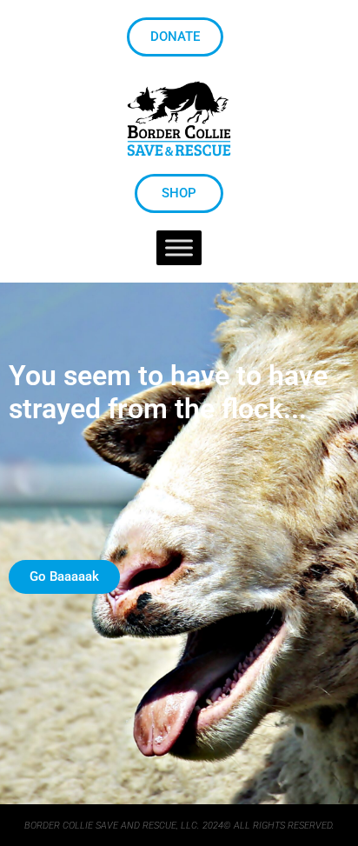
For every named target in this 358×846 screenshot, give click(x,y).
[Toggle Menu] (179, 248)
